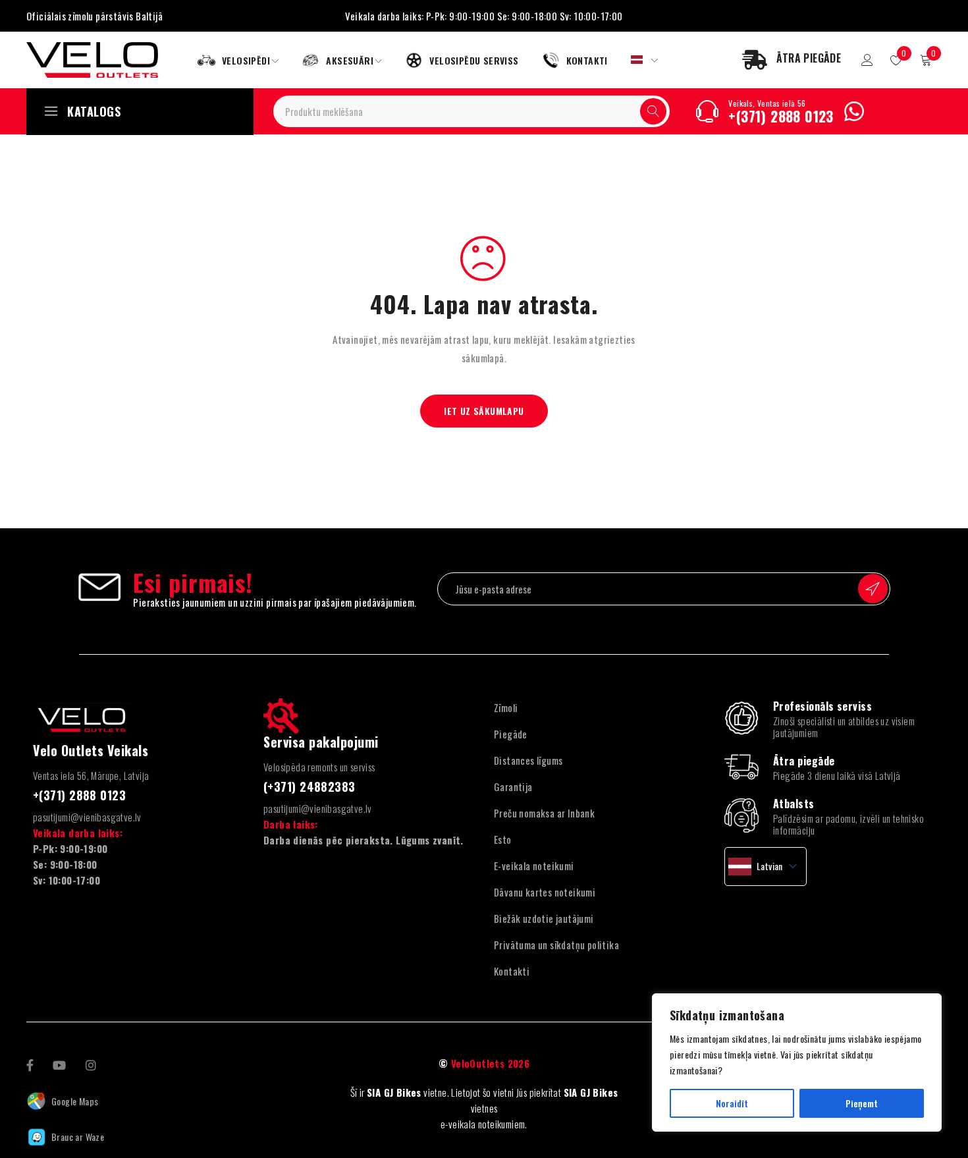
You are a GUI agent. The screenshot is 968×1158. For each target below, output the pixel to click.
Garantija (513, 786)
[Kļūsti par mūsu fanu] (30, 1064)
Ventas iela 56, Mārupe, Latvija (91, 775)
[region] (797, 1062)
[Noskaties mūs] (59, 1064)
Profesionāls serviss (822, 706)
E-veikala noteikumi (534, 865)
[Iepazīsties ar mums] (91, 1064)
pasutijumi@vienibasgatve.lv (87, 817)
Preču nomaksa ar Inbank (544, 813)
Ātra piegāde (803, 761)
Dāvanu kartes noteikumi (544, 892)
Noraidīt (732, 1103)
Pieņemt (862, 1103)
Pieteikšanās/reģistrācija (867, 59)
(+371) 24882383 (309, 786)
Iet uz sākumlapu (484, 411)
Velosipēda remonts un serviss (319, 766)
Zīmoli (506, 707)
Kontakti (511, 971)
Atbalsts (794, 804)
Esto (503, 839)
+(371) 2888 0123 (780, 116)
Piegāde (510, 734)
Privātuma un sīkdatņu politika (556, 944)
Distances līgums (528, 760)
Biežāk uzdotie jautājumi (544, 918)
